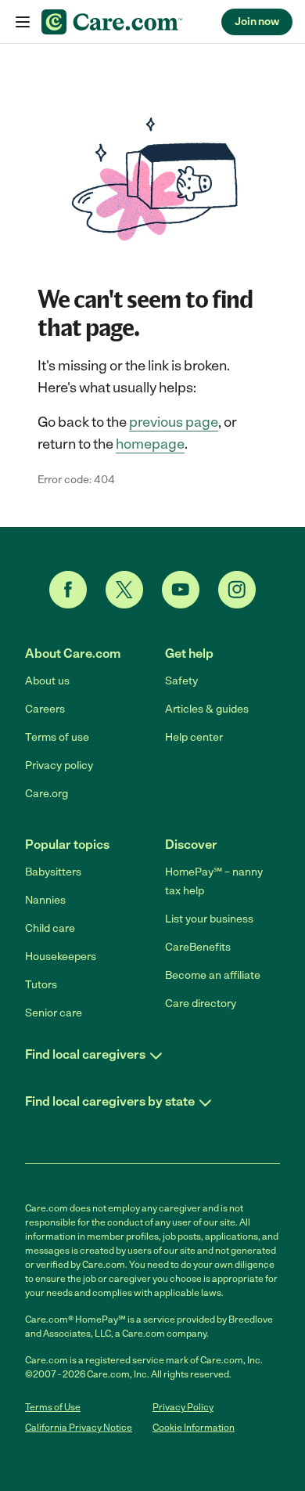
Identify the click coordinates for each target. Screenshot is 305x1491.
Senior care (53, 1013)
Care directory (200, 1003)
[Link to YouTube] (180, 589)
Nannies (45, 900)
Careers (45, 709)
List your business (209, 919)
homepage (150, 444)
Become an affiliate (212, 975)
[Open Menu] (22, 22)
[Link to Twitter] (124, 589)
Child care (50, 928)
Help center (194, 737)
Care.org (46, 793)
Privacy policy (59, 765)
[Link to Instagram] (237, 589)
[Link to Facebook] (68, 589)
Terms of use (57, 737)
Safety (181, 681)
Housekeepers (60, 956)
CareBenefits (198, 947)
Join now (257, 21)
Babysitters (53, 872)
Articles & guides (207, 709)
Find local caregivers (85, 1054)
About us (47, 681)
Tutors (41, 984)
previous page (173, 422)
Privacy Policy (183, 1407)
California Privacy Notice (78, 1427)
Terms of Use (53, 1407)
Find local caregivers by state (110, 1101)
